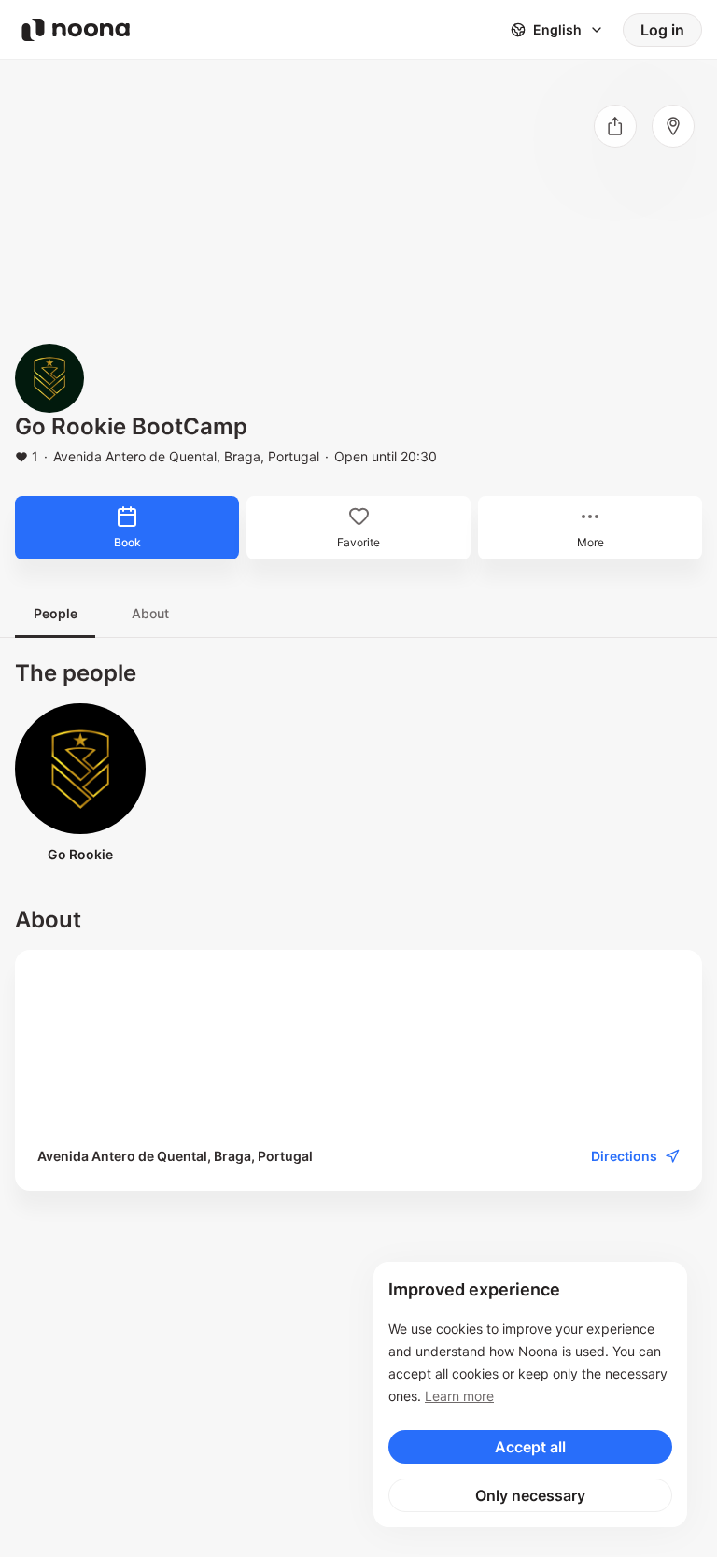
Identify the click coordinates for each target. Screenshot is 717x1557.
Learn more (459, 1396)
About (150, 613)
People (55, 613)
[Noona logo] (75, 30)
